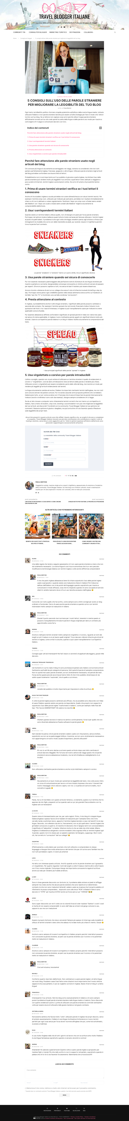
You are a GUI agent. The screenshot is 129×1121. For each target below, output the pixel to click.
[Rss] (70, 27)
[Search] (115, 32)
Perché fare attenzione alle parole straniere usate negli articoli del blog (54, 133)
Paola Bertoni (67, 108)
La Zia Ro (35, 811)
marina (34, 1044)
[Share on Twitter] (70, 475)
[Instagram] (58, 27)
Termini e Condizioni (89, 1116)
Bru (33, 596)
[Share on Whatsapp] (74, 475)
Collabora (88, 32)
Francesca (35, 992)
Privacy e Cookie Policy (77, 1116)
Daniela (34, 914)
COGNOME (47, 455)
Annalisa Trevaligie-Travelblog (43, 662)
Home (14, 38)
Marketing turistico (58, 32)
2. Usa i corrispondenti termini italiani (41, 141)
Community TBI (19, 32)
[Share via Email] (76, 475)
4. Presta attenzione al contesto (39, 150)
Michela (34, 973)
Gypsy (34, 898)
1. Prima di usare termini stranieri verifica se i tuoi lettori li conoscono (53, 137)
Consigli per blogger (38, 32)
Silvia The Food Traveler (40, 695)
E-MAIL (46, 439)
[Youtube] (64, 27)
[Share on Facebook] (68, 475)
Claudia (34, 763)
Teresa (34, 794)
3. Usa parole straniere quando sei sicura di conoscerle (48, 145)
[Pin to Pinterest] (72, 475)
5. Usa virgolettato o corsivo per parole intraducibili (46, 154)
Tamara (34, 648)
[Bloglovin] (67, 27)
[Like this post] (66, 475)
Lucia (34, 858)
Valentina (35, 841)
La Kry (34, 877)
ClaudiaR (35, 945)
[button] (27, 530)
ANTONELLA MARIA (37, 1011)
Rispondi (101, 559)
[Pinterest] (61, 27)
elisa (33, 1030)
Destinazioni (74, 32)
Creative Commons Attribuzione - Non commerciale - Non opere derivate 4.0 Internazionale (70, 1118)
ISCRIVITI (48, 464)
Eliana (34, 558)
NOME (46, 447)
